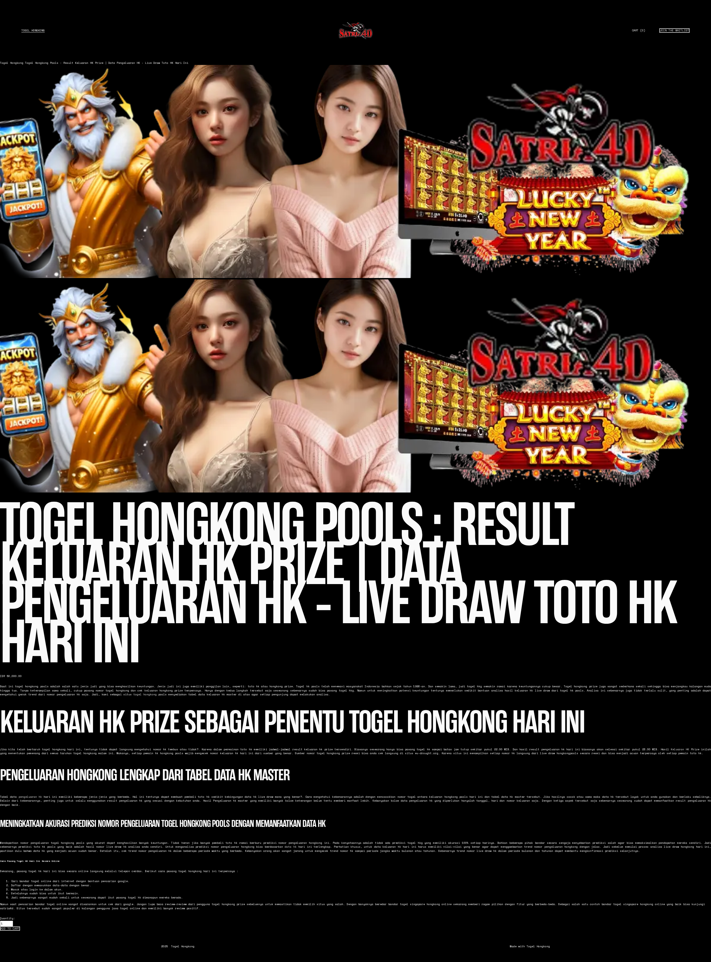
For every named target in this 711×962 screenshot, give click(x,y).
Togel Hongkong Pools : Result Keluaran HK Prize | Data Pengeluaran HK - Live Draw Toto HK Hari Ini (106, 63)
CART (638, 30)
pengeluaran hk (30, 797)
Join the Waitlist (674, 30)
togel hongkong (145, 694)
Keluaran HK (680, 749)
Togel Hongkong (33, 30)
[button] (10, 928)
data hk (290, 847)
